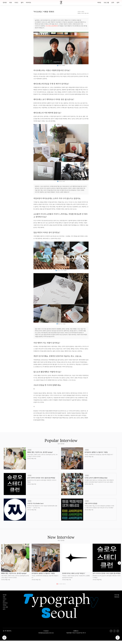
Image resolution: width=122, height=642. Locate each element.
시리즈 (16, 2)
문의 (112, 2)
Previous (2, 563)
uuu (66, 424)
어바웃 (99, 2)
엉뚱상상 (116, 597)
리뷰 (10, 2)
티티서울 (116, 595)
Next (119, 563)
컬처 (22, 2)
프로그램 (106, 2)
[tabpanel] (15, 562)
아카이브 (28, 2)
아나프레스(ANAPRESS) (52, 26)
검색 (118, 2)
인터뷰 (5, 2)
